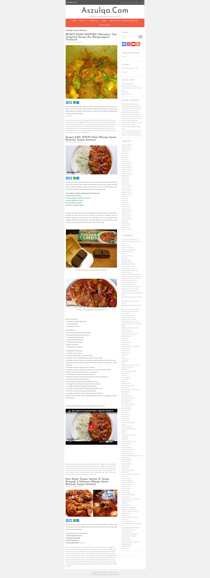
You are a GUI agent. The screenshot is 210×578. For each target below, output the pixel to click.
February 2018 (125, 225)
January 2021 (125, 208)
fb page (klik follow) (72, 542)
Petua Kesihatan (126, 427)
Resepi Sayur (125, 486)
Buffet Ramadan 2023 (127, 266)
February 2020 (125, 213)
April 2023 (124, 159)
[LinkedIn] (129, 2)
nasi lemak (124, 418)
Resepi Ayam (108, 120)
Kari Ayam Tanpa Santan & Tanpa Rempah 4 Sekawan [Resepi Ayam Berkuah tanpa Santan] (87, 482)
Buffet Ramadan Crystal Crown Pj (130, 278)
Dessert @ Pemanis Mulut (128, 334)
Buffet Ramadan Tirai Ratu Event (130, 309)
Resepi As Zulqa (126, 447)
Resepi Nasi (125, 472)
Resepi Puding (125, 478)
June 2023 (124, 155)
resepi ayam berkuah (103, 124)
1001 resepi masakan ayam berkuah (78, 466)
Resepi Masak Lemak (127, 470)
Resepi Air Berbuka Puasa (128, 441)
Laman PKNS (125, 377)
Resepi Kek (124, 466)
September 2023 (126, 149)
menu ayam (83, 555)
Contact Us (93, 20)
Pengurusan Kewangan (127, 422)
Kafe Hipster (125, 352)
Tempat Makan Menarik (128, 530)
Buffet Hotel (125, 260)
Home (74, 20)
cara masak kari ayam (71, 553)
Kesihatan (124, 359)
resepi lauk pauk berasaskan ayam (82, 564)
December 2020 (126, 211)
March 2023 (125, 161)
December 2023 (126, 145)
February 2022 (125, 186)
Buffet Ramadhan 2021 (128, 317)
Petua (123, 424)
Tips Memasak (104, 547)
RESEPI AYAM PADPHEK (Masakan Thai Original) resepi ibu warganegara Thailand (91, 37)
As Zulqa (124, 56)
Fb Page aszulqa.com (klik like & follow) (78, 198)
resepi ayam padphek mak (86, 128)
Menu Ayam (74, 120)
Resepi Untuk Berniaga (127, 494)
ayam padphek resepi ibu (100, 122)
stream (123, 126)
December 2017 (126, 229)
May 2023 (124, 157)
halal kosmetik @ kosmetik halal (130, 346)
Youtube (68, 195)
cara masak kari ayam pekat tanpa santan (89, 553)
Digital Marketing (126, 336)
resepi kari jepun (79, 474)
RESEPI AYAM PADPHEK (94, 126)
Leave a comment (77, 42)
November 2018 (126, 215)
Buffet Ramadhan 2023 (128, 319)
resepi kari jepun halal (90, 474)
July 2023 (124, 153)
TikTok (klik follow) (72, 540)
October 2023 (125, 147)
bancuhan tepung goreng (128, 249)
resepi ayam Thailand (110, 130)
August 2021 (125, 196)
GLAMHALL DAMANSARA (128, 83)
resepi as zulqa (86, 124)
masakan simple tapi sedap (108, 468)
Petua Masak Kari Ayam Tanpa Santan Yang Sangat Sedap (101, 555)
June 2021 (124, 200)
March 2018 (125, 223)
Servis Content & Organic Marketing (124, 20)
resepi (83, 557)
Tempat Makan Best (127, 521)
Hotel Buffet (125, 348)
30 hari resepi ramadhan (90, 551)
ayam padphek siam (77, 124)
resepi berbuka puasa (83, 472)
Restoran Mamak (126, 501)
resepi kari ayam (102, 562)
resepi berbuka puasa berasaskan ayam (87, 562)
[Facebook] (124, 2)
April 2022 (124, 182)
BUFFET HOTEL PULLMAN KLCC (130, 86)
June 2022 (124, 180)
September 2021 (126, 194)
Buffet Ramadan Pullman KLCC (130, 291)
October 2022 (125, 171)
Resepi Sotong (125, 488)
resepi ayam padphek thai (87, 130)
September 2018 (126, 219)
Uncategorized (125, 544)
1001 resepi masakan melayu (104, 549)
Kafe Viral (124, 354)
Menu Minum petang (127, 404)
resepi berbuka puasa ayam (97, 472)
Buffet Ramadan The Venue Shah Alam (132, 305)
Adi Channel (125, 122)
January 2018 (125, 227)
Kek (122, 356)
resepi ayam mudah (83, 126)
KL (122, 363)
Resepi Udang (125, 492)
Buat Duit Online (127, 256)
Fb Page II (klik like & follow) (74, 200)
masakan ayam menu (73, 555)
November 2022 (126, 169)
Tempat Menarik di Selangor (129, 534)
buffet (123, 258)
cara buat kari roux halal (105, 466)
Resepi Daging (125, 459)
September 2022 (126, 173)
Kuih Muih (124, 369)
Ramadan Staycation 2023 (128, 435)
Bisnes (123, 253)
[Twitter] (121, 2)
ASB (123, 243)
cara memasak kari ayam (106, 553)
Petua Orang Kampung (127, 429)
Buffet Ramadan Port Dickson (129, 289)
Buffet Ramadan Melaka (128, 284)
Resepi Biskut (125, 457)
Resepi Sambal (125, 484)
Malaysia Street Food (127, 385)
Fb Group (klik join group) (74, 202)
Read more (69, 116)
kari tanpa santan (72, 468)
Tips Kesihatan (125, 538)
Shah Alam (124, 515)
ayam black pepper (127, 247)
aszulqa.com (105, 11)
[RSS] (139, 2)
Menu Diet (124, 394)
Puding (123, 431)
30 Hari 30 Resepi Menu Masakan (130, 241)
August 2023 (125, 151)
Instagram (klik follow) (73, 538)
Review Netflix (125, 505)
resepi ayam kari (85, 559)
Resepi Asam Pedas (127, 449)
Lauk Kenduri (125, 379)
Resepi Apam (125, 445)
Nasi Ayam (124, 412)
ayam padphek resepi (88, 122)
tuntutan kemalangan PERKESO (130, 542)
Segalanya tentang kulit (128, 509)
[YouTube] (132, 2)
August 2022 (125, 175)
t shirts (123, 131)
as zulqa (100, 551)
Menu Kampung (126, 400)
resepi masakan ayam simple (99, 564)
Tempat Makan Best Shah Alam (130, 527)
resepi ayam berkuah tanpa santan (93, 470)
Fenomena (124, 340)
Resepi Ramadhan (126, 480)
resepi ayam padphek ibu (72, 128)
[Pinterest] (137, 2)
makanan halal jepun (83, 468)
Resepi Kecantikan (126, 464)
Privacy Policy (104, 25)
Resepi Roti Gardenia (127, 482)
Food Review (125, 342)
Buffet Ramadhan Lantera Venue (130, 321)
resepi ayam (94, 124)
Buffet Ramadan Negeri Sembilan (130, 286)
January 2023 (125, 165)
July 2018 (124, 221)
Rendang (124, 437)
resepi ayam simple (99, 130)
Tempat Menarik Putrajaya (128, 536)
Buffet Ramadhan (126, 315)
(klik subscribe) (76, 195)
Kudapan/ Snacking (127, 367)
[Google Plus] (127, 2)
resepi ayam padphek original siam (102, 128)
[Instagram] (134, 2)
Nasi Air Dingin (125, 410)
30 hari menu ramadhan (77, 551)
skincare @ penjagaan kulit (129, 517)
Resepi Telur (125, 490)
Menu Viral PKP (125, 408)
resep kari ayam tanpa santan (73, 557)
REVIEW (123, 503)
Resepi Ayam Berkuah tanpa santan (91, 464)
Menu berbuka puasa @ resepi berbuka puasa (89, 120)
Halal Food (124, 344)
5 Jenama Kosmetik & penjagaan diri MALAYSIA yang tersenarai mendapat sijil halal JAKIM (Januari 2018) (132, 133)
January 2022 (125, 188)
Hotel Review (125, 350)
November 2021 (126, 192)
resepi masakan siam (71, 132)
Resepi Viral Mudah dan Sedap (130, 68)
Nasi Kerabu (125, 416)
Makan (123, 381)
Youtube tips (125, 548)
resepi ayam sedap (107, 470)
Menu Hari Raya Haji (127, 398)
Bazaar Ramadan (126, 251)
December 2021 (126, 190)
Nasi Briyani (125, 414)
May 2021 (124, 202)
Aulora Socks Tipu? (126, 94)
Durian (123, 338)
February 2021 (125, 206)
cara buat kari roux (93, 466)
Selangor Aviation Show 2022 (129, 511)
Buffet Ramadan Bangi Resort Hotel (131, 276)
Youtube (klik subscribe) (74, 535)
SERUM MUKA (125, 513)
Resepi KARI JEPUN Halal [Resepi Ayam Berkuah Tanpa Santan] (91, 138)
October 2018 (125, 217)
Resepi (103, 20)
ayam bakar (125, 245)
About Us (82, 20)
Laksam (124, 375)
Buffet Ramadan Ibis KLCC (128, 282)
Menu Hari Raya (126, 396)
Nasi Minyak (125, 420)
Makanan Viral (125, 383)
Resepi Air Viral (125, 443)
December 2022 (126, 167)
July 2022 (124, 178)
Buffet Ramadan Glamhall (128, 280)
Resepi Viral (125, 497)
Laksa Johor (125, 373)
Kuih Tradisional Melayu (128, 371)
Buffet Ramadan (126, 262)
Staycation (124, 519)
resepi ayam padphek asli (107, 126)
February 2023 (125, 163)
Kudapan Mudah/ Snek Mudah (130, 365)
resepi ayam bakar (126, 453)
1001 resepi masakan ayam (129, 239)
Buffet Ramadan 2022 (127, 264)
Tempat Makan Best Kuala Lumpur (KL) (132, 523)
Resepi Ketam (125, 468)
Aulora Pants (125, 92)
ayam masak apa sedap (109, 551)
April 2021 (124, 204)
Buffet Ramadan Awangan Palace (130, 274)
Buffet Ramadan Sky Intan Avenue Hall (132, 297)
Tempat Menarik (126, 532)
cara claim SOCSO (126, 332)
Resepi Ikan (125, 462)
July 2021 (124, 198)
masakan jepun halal (95, 468)
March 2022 (125, 184)
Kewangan (124, 361)
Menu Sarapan (125, 406)
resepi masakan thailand (83, 132)
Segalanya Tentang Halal (128, 507)
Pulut (123, 433)
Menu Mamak (125, 402)
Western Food (125, 546)
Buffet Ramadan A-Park (128, 268)
